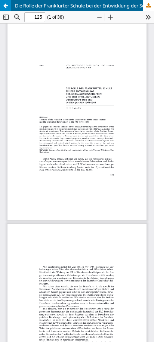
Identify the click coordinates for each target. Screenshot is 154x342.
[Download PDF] (148, 5)
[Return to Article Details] (5, 5)
